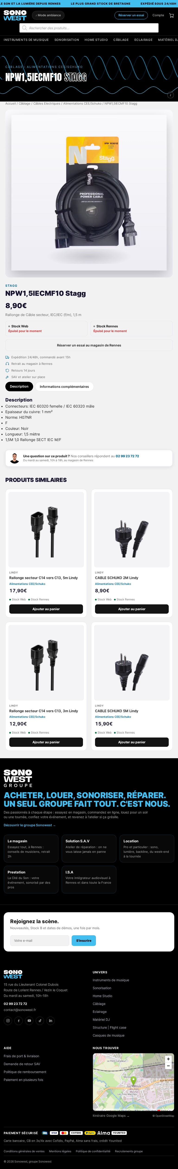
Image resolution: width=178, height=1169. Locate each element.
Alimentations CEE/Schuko (82, 103)
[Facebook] (18, 1021)
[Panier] (171, 15)
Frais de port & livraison (21, 1056)
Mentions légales (60, 1151)
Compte (158, 15)
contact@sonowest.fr (20, 1010)
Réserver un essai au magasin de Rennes (89, 345)
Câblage (121, 40)
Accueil (10, 103)
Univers (100, 972)
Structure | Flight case (109, 1027)
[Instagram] (8, 1021)
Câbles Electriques (46, 103)
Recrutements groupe (129, 1151)
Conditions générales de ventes (24, 1151)
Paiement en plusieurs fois (23, 1080)
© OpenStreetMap (163, 1115)
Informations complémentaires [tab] (64, 387)
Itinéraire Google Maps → (111, 1115)
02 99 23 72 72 (127, 456)
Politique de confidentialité (93, 1151)
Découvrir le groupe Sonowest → (30, 825)
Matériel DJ (101, 1019)
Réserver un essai (131, 15)
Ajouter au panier (46, 609)
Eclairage (143, 40)
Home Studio (96, 40)
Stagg (11, 285)
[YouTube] (29, 1021)
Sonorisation (66, 40)
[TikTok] (40, 1021)
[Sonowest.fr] (15, 15)
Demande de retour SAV (22, 1064)
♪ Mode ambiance (48, 15)
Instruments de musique (26, 40)
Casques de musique (108, 1035)
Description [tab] (19, 386)
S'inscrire (83, 940)
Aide (8, 1048)
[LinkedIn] (50, 1021)
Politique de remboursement (25, 1072)
